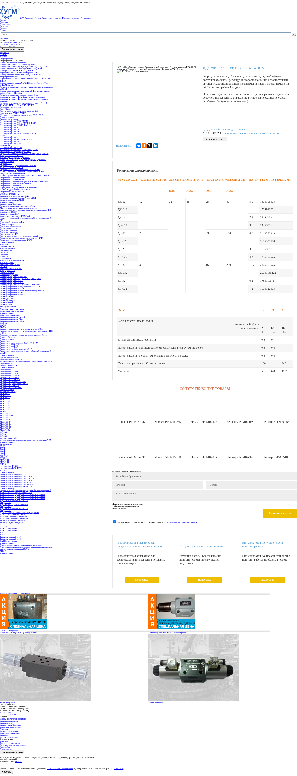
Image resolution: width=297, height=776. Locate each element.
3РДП (2, 452)
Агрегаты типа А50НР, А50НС (13, 113)
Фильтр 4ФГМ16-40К (240, 457)
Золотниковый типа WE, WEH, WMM (16, 139)
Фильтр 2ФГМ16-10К (240, 421)
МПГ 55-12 (5, 393)
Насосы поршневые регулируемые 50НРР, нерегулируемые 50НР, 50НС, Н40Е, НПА (25, 92)
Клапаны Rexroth (7, 337)
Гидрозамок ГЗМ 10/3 (9, 345)
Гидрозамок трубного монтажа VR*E (16, 349)
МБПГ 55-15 (5, 418)
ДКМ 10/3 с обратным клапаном (14, 519)
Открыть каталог (7, 117)
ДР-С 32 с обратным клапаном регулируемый (19, 512)
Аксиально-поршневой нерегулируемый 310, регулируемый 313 (25, 219)
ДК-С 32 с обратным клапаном (13, 514)
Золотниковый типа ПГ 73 (11, 137)
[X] (149, 145)
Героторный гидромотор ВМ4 (12, 222)
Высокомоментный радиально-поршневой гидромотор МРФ (25, 210)
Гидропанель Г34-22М (9, 385)
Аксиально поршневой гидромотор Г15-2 (17, 206)
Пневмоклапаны (7, 297)
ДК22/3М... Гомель (8, 541)
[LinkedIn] (155, 145)
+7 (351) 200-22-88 (212, 133)
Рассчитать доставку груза (11, 42)
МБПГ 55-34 (5, 428)
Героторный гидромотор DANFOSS (15, 216)
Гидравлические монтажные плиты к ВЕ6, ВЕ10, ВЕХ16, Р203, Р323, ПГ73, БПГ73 (24, 154)
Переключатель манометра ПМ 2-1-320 (16, 476)
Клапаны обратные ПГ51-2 (11, 167)
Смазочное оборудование (10, 727)
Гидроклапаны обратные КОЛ (13, 186)
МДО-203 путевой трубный (11, 523)
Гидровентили (6, 363)
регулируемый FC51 (8, 438)
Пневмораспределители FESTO (13, 293)
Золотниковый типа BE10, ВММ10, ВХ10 (18, 123)
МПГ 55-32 (5, 408)
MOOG (3, 327)
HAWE (3, 325)
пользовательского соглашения (60, 768)
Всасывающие (6, 250)
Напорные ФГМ (7, 246)
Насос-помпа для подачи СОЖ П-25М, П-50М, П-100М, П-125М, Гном (24, 84)
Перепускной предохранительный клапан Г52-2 (20, 188)
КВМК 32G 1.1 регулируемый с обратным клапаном (22, 498)
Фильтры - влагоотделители (12, 309)
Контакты (4, 38)
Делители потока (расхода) (11, 359)
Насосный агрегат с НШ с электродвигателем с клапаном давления (24, 100)
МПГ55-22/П (5, 395)
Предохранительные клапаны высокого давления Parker (23, 335)
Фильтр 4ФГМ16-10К (168, 457)
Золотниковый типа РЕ (9, 131)
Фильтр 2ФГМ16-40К (132, 457)
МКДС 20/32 (5, 506)
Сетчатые (4, 252)
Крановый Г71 (6, 145)
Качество (4, 26)
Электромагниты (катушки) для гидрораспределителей (23, 159)
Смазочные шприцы (8, 232)
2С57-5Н (3, 470)
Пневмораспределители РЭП (12, 282)
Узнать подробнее (7, 703)
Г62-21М (4, 456)
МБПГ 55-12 (5, 414)
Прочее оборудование (9, 737)
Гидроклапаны (6, 723)
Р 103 (2, 135)
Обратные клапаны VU (9, 194)
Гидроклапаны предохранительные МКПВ (18, 165)
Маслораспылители (8, 307)
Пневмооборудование (9, 731)
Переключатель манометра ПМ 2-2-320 (16, 480)
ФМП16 (3, 266)
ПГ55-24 (3, 434)
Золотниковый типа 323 (10, 129)
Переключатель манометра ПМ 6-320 (15, 482)
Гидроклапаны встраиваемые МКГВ (15, 184)
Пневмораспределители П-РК (12, 289)
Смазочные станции (8, 230)
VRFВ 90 (4, 535)
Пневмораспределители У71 (11, 280)
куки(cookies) (118, 768)
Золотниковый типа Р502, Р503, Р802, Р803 (19, 149)
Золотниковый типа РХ (9, 141)
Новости (3, 28)
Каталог (3, 20)
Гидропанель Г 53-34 (9, 373)
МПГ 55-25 (5, 406)
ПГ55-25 (3, 436)
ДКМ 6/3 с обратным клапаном (13, 517)
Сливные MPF (6, 258)
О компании (5, 24)
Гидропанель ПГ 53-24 (9, 375)
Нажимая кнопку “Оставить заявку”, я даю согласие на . (157, 522)
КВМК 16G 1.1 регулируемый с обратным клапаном (22, 494)
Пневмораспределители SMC (12, 295)
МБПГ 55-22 (5, 420)
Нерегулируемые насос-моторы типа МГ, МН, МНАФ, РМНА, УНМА (26, 80)
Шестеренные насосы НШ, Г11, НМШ (16, 71)
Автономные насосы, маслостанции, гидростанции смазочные (26, 361)
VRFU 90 (4, 533)
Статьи (3, 30)
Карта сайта (5, 747)
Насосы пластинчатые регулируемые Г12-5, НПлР (21, 69)
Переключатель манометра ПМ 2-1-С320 (17, 478)
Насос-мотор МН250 (8, 212)
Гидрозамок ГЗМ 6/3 (9, 347)
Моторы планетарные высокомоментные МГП (19, 208)
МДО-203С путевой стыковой (12, 521)
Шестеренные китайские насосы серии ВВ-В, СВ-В (21, 115)
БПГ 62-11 (4, 460)
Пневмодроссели (7, 299)
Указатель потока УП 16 (10, 539)
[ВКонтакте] (138, 145)
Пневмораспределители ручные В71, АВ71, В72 (20, 278)
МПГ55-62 (4, 412)
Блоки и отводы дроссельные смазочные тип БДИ (21, 238)
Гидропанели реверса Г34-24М (13, 381)
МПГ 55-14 (5, 397)
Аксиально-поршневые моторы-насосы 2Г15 (19, 95)
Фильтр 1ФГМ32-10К (277, 457)
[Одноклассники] (144, 145)
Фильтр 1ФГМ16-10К (132, 421)
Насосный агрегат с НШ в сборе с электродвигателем (22, 97)
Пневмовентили (6, 303)
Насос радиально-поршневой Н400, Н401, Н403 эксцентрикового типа (20, 76)
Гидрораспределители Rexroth (12, 317)
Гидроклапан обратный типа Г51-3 (14, 180)
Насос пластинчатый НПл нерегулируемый (18, 65)
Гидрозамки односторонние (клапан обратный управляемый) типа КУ (25, 352)
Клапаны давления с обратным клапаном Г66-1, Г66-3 (23, 171)
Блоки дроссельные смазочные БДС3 (16, 240)
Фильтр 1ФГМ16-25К (168, 421)
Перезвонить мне (12, 49)
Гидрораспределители (9, 721)
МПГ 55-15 (5, 399)
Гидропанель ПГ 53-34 (9, 377)
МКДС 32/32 (5, 510)
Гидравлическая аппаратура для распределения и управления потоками (140, 544)
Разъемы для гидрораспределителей (15, 157)
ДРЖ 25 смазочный (8, 531)
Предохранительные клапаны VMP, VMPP (18, 198)
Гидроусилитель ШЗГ (9, 214)
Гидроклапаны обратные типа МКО (15, 178)
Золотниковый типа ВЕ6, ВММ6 (14, 121)
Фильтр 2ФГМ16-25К (277, 421)
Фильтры (4, 729)
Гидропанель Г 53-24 (9, 371)
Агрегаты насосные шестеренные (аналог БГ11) (20, 73)
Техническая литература (10, 743)
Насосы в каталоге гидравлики (13, 719)
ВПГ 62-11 (4, 464)
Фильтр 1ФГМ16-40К (204, 421)
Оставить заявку (280, 513)
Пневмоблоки (6, 305)
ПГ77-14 (3, 527)
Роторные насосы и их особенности (201, 546)
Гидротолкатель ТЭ (8, 365)
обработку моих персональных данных (180, 522)
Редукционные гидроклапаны (12, 174)
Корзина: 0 (4, 52)
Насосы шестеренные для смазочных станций (19, 236)
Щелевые (4, 256)
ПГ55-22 (3, 432)
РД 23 (2, 446)
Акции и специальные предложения (15, 593)
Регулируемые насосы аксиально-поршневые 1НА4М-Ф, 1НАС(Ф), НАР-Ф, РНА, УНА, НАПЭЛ (24, 104)
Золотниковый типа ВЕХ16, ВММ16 (15, 125)
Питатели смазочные (8, 228)
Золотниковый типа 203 (10, 127)
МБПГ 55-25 (5, 424)
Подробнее (141, 579)
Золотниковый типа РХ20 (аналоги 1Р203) (18, 133)
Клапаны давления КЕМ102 (12, 200)
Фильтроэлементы (7, 248)
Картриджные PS (7, 270)
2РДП (2, 450)
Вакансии (4, 741)
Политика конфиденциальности (13, 745)
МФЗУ (3, 551)
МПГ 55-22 (5, 402)
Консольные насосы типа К (11, 107)
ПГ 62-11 (4, 458)
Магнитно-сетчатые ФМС (11, 268)
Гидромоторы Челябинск (10, 725)
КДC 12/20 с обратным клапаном (14, 500)
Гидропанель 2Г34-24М (10, 379)
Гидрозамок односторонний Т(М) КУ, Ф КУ (19, 343)
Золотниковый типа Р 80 (10, 143)
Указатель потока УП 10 (10, 537)
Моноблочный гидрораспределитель (15, 151)
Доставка (4, 22)
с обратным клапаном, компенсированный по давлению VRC (26, 440)
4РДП (2, 454)
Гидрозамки (5, 735)
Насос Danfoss (6, 109)
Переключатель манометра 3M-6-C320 (16, 486)
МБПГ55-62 (5, 430)
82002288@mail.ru (8, 715)
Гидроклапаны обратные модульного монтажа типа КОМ (24, 182)
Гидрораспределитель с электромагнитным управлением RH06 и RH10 (26, 332)
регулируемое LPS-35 (9, 466)
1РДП (2, 448)
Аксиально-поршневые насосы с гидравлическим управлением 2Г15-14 (26, 88)
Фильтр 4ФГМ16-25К (204, 457)
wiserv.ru (18, 761)
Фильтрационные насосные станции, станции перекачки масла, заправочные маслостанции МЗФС (26, 548)
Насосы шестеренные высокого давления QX (19, 111)
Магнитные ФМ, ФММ (10, 264)
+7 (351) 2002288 (7, 46)
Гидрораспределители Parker (12, 321)
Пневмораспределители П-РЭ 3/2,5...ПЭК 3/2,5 (20, 284)
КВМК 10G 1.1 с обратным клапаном (16, 492)
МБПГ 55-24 (5, 422)
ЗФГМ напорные (7, 262)
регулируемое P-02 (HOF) (11, 468)
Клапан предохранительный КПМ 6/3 (16, 190)
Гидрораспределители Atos (11, 319)
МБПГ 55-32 (5, 426)
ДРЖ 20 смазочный (8, 529)
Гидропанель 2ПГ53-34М (11, 387)
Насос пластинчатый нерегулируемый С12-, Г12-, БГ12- (23, 67)
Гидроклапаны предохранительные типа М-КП (20, 169)
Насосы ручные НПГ (9, 234)
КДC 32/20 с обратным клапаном (14, 508)
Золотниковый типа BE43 (11, 147)
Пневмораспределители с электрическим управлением (22, 291)
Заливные (4, 254)
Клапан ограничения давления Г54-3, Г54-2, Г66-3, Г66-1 (24, 176)
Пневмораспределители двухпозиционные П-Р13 (20, 287)
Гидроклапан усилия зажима (12, 192)
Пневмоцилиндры (7, 301)
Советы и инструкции (9, 631)
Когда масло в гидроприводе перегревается (18, 633)
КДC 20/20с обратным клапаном (14, 504)
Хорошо (6, 771)
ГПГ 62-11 (4, 462)
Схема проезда (6, 749)
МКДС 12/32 (5, 502)
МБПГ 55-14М (6, 416)
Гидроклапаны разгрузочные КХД (14, 196)
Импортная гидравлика (9, 733)
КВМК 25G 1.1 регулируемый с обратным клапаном (22, 496)
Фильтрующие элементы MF (12, 260)
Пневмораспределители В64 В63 (13, 276)
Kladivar (3, 323)
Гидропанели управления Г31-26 (14, 383)
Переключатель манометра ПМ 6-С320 (16, 484)
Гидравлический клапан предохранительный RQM (21, 329)
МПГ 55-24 (5, 404)
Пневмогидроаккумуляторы (12, 311)
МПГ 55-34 (5, 410)
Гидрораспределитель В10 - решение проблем (167, 633)
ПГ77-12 (3, 525)
